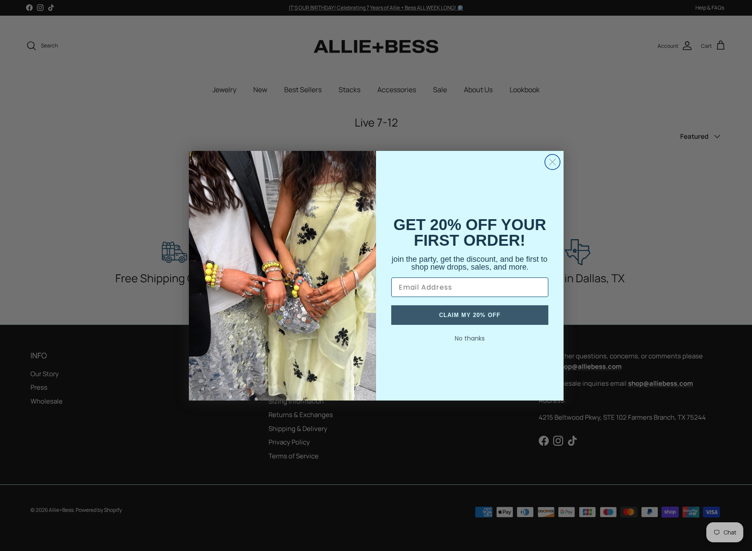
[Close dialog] (552, 162)
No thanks (470, 338)
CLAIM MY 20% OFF (469, 315)
